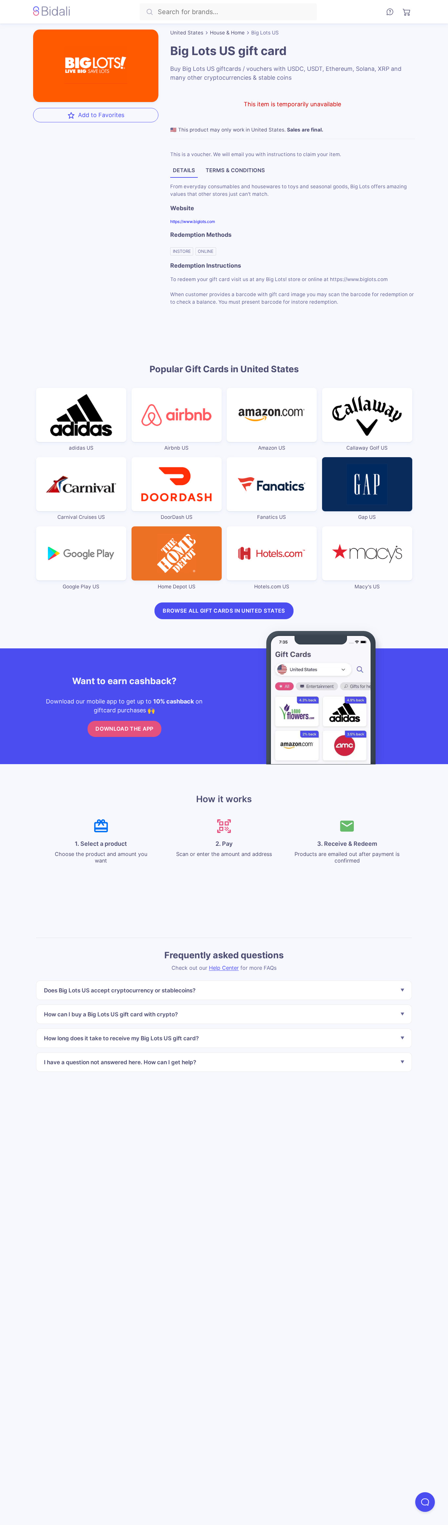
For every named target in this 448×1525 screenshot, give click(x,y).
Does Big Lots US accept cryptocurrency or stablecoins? (119, 990)
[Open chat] (425, 1502)
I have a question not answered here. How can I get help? (120, 1062)
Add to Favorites (101, 115)
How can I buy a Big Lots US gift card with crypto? (111, 1014)
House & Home (227, 33)
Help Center (224, 968)
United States (186, 33)
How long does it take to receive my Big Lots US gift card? (121, 1038)
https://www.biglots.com (192, 221)
